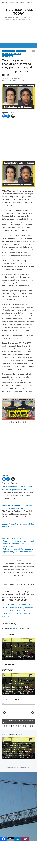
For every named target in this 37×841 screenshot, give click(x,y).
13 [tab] (32, 726)
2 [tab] (11, 422)
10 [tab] (25, 726)
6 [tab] (20, 422)
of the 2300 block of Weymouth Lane (18, 549)
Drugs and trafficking (12, 53)
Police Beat (7, 56)
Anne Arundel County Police (15, 541)
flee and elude (18, 544)
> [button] (32, 408)
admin (6, 78)
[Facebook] (4, 116)
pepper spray (9, 552)
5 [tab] (18, 422)
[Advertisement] (18, 33)
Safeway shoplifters (24, 552)
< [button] (4, 408)
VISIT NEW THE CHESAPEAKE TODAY (14, 2)
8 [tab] (25, 422)
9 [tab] (28, 422)
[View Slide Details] (18, 713)
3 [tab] (13, 422)
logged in (15, 628)
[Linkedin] (8, 116)
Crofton (7, 544)
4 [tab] (16, 422)
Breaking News (8, 51)
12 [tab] (30, 726)
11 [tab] (28, 726)
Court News (20, 51)
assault (31, 541)
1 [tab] (9, 422)
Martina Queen (10, 546)
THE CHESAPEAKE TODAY (18, 11)
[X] (13, 116)
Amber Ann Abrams (15, 538)
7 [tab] (23, 422)
